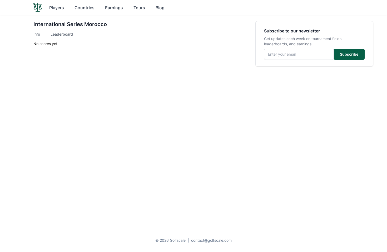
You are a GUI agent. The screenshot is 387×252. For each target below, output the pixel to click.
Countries (85, 7)
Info (36, 34)
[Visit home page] (37, 7)
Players (56, 7)
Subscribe (349, 54)
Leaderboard (62, 34)
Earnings (114, 7)
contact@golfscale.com (211, 240)
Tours (139, 7)
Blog (160, 7)
